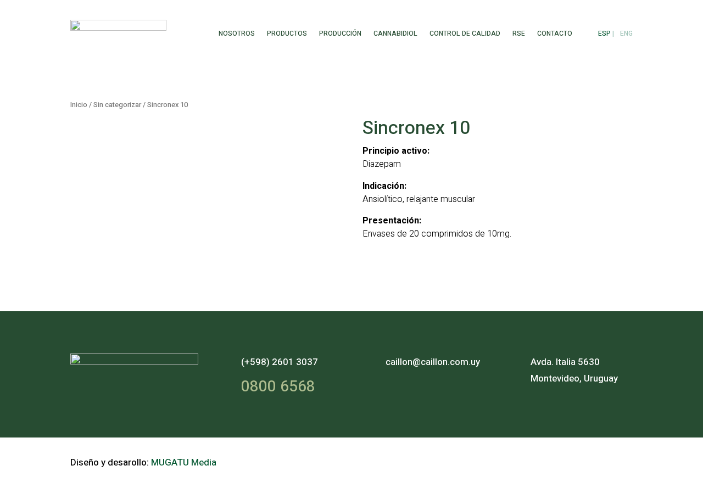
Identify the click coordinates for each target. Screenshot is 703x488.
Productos (287, 33)
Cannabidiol (395, 33)
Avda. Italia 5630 (565, 362)
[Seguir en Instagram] (592, 460)
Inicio (78, 105)
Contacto (554, 33)
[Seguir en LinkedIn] (621, 460)
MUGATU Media (183, 462)
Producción (340, 33)
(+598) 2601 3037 (279, 362)
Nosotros (237, 33)
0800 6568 (278, 386)
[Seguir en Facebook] (563, 460)
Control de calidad (464, 33)
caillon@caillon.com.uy (433, 362)
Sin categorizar (117, 105)
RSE (518, 33)
